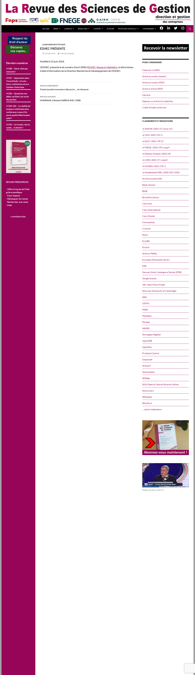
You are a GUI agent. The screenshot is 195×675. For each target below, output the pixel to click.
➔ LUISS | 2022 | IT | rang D (155, 160)
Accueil (46, 29)
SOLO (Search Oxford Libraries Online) (160, 384)
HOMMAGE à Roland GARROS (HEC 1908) (60, 99)
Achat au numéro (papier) (154, 76)
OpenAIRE (147, 340)
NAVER (145, 328)
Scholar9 (146, 365)
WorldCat (147, 403)
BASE (144, 191)
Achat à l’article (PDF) (152, 88)
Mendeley (147, 316)
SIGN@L (146, 378)
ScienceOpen (148, 372)
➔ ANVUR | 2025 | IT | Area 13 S (157, 128)
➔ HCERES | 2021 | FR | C (154, 166)
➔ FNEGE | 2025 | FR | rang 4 (155, 147)
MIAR (145, 309)
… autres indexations (152, 409)
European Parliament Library (156, 259)
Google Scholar (149, 278)
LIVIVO (145, 303)
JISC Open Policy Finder (153, 284)
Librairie (146, 95)
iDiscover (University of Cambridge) (159, 291)
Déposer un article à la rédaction (157, 101)
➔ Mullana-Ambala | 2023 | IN (156, 153)
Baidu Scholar (148, 185)
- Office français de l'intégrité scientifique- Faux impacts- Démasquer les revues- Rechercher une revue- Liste (18, 197)
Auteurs (110, 29)
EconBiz (146, 241)
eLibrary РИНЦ (149, 253)
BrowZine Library (150, 197)
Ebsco (145, 234)
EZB (144, 266)
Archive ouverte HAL (152, 178)
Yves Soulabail (67, 53)
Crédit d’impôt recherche (154, 107)
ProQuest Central (150, 353)
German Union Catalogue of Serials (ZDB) (161, 272)
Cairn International (151, 210)
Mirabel (146, 322)
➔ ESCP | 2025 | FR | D (152, 141)
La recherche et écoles (53, 44)
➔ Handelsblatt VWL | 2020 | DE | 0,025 (161, 172)
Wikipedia (147, 397)
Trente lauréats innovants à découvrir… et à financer (64, 88)
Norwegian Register (151, 334)
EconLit (145, 247)
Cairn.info (147, 203)
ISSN (144, 297)
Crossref (146, 228)
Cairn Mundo (148, 216)
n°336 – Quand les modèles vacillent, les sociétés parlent (17, 96)
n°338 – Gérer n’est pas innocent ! (17, 70)
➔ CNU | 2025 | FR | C (152, 135)
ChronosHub (148, 222)
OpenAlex (147, 347)
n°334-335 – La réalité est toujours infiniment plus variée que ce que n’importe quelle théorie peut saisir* (18, 112)
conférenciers (18, 217)
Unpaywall (147, 359)
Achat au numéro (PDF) (153, 82)
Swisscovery (148, 390)
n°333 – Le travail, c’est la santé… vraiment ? (18, 126)
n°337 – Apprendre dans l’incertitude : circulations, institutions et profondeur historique (18, 82)
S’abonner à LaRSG (151, 70)
